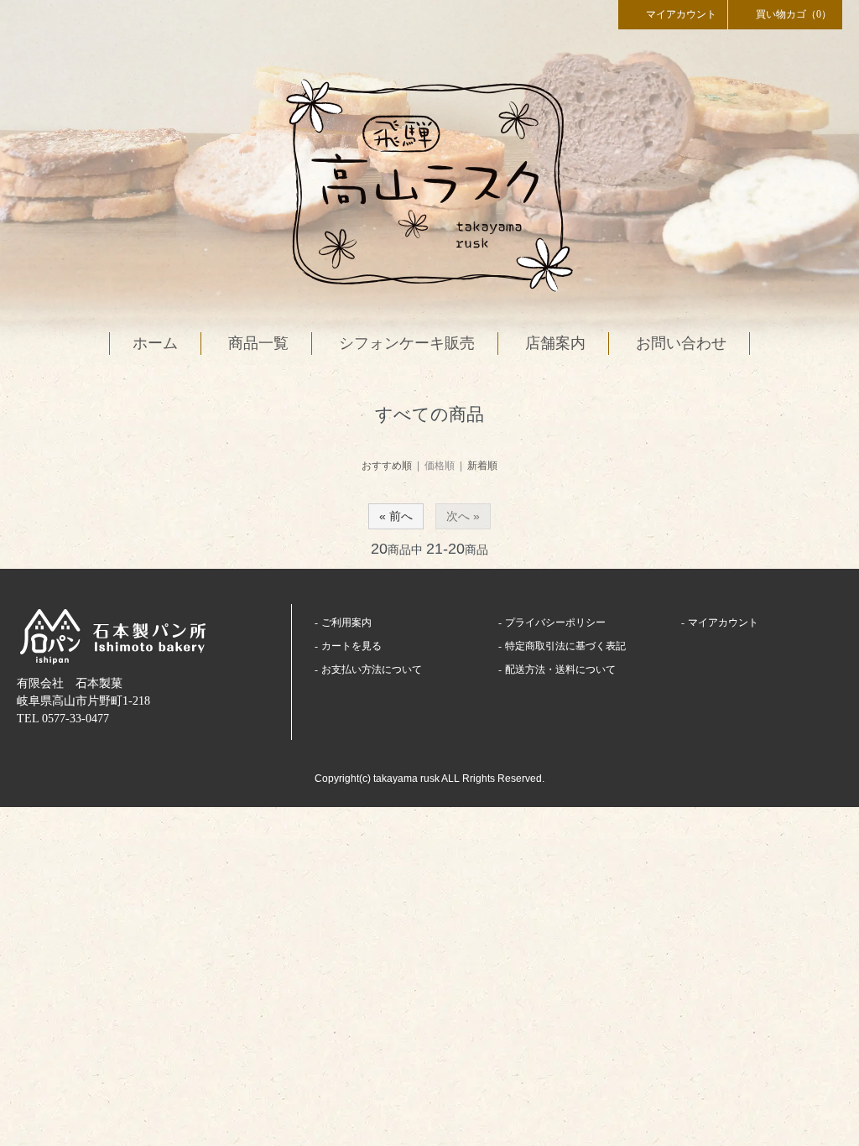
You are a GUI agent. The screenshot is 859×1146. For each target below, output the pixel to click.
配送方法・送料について (560, 669)
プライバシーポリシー (555, 622)
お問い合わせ (681, 343)
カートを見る (351, 646)
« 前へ (396, 516)
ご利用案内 (346, 622)
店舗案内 (555, 343)
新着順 (482, 465)
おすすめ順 (387, 465)
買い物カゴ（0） (793, 14)
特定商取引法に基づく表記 (565, 646)
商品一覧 (258, 343)
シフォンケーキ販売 (407, 343)
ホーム (155, 343)
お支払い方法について (371, 669)
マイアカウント (681, 14)
